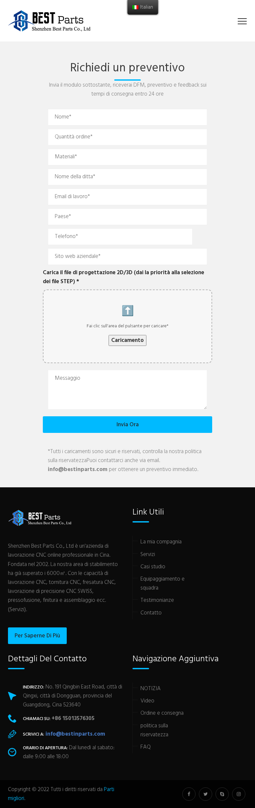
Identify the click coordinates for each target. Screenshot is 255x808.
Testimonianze (157, 600)
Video (147, 700)
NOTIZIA (150, 688)
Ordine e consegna (162, 713)
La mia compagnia (161, 541)
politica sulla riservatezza (154, 730)
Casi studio (152, 566)
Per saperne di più (37, 635)
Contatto (151, 612)
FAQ (145, 747)
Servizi (147, 554)
